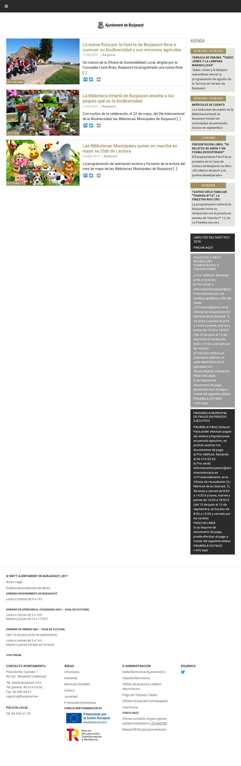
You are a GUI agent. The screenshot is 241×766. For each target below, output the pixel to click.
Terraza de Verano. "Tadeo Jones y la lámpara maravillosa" (212, 61)
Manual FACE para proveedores (144, 729)
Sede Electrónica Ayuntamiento (144, 672)
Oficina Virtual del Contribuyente (145, 701)
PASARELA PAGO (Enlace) (211, 427)
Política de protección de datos (28, 588)
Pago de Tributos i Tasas (139, 695)
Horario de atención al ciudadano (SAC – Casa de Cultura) (47, 609)
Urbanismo (72, 672)
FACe (135, 713)
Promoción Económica (80, 702)
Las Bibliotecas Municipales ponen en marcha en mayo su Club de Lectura (130, 148)
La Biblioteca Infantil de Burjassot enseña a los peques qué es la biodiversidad (128, 98)
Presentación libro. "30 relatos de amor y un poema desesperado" (210, 148)
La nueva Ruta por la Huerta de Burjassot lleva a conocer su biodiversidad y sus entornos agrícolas (132, 47)
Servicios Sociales (77, 684)
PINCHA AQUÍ (203, 247)
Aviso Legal (14, 582)
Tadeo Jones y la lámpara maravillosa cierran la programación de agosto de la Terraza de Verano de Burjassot (211, 79)
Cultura (69, 690)
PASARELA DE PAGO (207, 398)
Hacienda (70, 678)
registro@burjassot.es (22, 696)
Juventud (70, 696)
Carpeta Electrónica (136, 678)
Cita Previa (13, 655)
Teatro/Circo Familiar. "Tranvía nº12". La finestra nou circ (210, 195)
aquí (205, 403)
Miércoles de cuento (208, 104)
